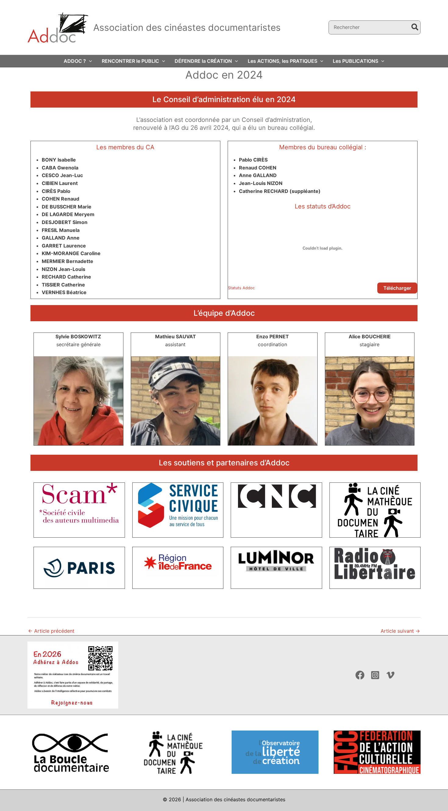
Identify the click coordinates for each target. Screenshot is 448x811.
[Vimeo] (390, 675)
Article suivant (400, 630)
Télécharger (397, 288)
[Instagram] (375, 675)
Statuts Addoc (241, 288)
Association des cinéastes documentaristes (187, 27)
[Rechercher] (415, 27)
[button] (89, 61)
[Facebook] (359, 675)
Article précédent (51, 630)
